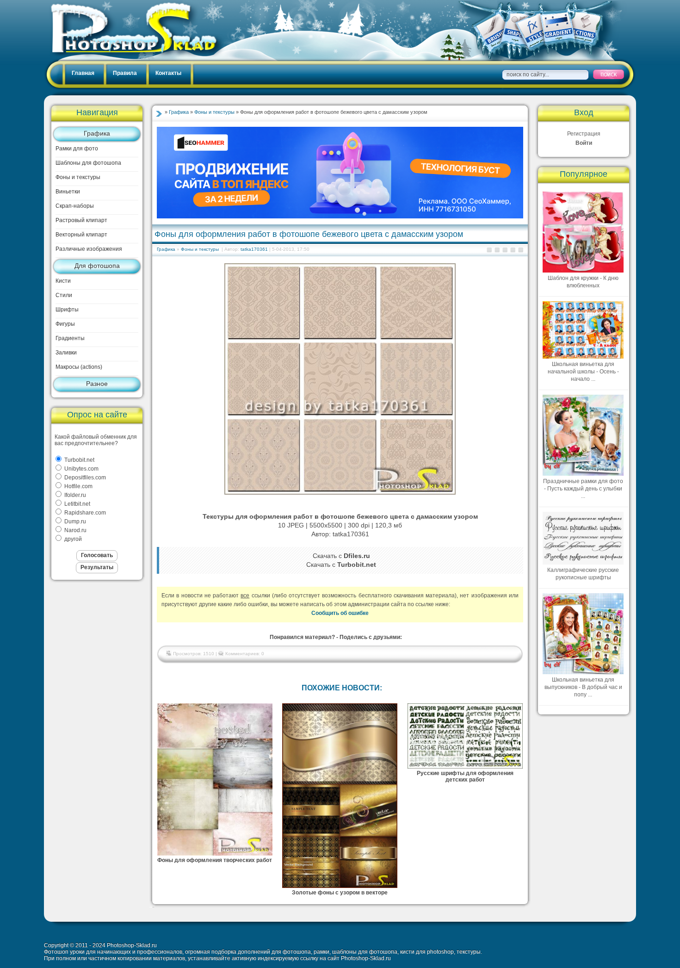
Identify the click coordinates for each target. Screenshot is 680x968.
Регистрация (583, 133)
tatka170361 (254, 249)
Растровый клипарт (81, 220)
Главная (83, 73)
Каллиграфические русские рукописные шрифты (583, 574)
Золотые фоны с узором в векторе (340, 892)
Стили (64, 295)
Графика (97, 133)
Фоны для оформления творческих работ (214, 860)
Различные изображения (89, 249)
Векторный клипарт (81, 234)
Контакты (168, 73)
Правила (125, 73)
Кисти (63, 281)
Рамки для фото (77, 148)
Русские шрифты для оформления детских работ (465, 776)
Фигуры (65, 324)
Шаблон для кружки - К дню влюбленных (583, 282)
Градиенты (70, 338)
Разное (97, 383)
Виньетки (68, 191)
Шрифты (67, 309)
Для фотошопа (97, 265)
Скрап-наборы (75, 206)
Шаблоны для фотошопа (88, 163)
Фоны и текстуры (78, 177)
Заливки (66, 352)
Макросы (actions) (79, 367)
